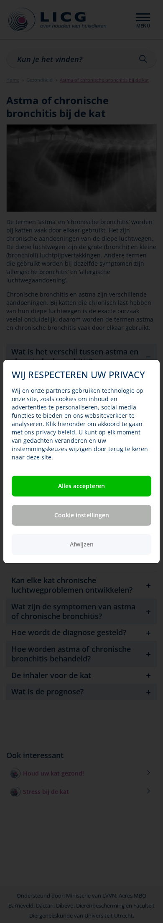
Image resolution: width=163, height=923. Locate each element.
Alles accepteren (81, 486)
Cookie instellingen (81, 515)
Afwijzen (82, 544)
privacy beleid (55, 432)
